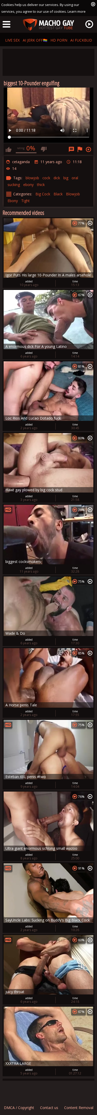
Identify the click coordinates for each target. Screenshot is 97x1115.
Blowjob (73, 193)
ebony (28, 184)
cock (46, 177)
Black (58, 193)
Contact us (49, 1107)
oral (75, 177)
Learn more (77, 11)
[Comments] (71, 149)
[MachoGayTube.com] (48, 25)
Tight (25, 200)
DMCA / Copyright (19, 1107)
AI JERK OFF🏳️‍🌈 (35, 40)
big (65, 177)
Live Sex (12, 40)
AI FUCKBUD (81, 40)
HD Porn (58, 40)
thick (41, 184)
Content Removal (78, 1107)
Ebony (13, 200)
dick (57, 177)
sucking (14, 184)
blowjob (32, 177)
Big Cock (42, 193)
